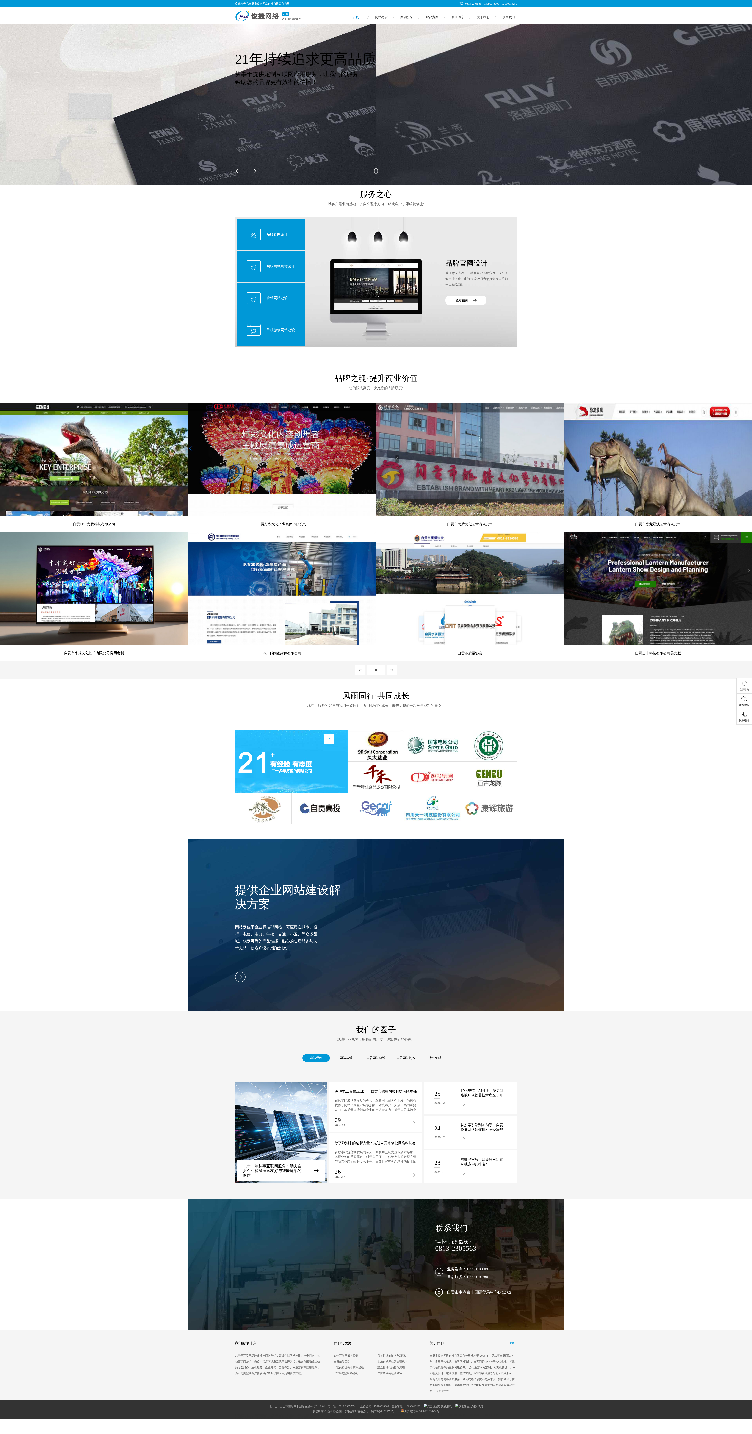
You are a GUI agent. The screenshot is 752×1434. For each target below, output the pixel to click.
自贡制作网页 (329, 1415)
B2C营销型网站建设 (346, 1373)
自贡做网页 (380, 1415)
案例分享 (406, 17)
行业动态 (436, 1058)
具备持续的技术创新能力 (392, 1355)
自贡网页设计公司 (416, 1415)
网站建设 (381, 17)
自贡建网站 (474, 1415)
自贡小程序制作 (327, 1417)
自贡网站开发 (491, 1415)
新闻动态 (457, 17)
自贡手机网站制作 (306, 1417)
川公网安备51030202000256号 (422, 1411)
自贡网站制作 (406, 1058)
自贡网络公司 (242, 1415)
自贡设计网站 (436, 1415)
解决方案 (432, 17)
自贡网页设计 (347, 1415)
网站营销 (346, 1058)
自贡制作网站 (397, 1415)
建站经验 (316, 1058)
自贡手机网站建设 (244, 1417)
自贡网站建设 (376, 1058)
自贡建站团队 (342, 1361)
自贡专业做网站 (285, 1417)
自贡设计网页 (294, 1415)
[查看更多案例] (376, 670)
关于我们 (483, 17)
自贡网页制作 (364, 1415)
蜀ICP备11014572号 (383, 1411)
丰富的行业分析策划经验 (349, 1367)
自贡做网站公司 (265, 1417)
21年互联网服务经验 (346, 1355)
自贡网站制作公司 (455, 1415)
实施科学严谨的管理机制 (392, 1361)
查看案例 (462, 300)
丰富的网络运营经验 (389, 1373)
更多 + (513, 1343)
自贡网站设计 (277, 1415)
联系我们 (508, 17)
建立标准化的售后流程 (391, 1367)
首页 (356, 17)
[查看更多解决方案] (240, 977)
